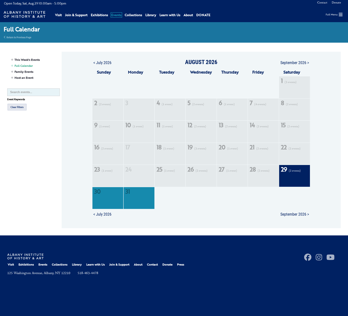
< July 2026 (102, 62)
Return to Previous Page (19, 37)
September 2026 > (294, 62)
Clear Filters (17, 107)
